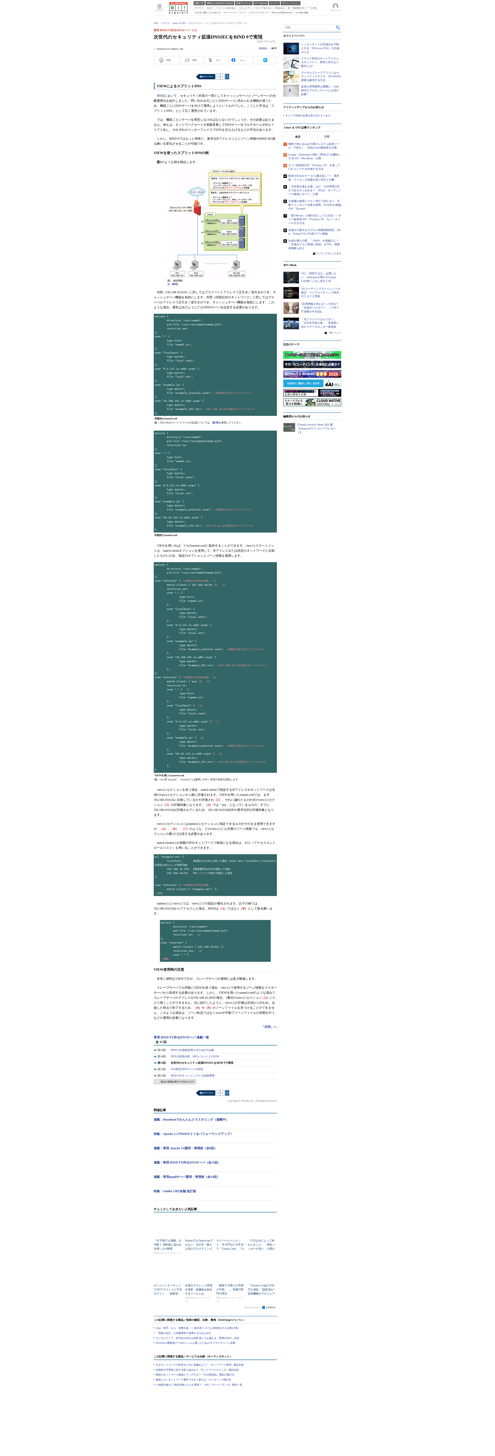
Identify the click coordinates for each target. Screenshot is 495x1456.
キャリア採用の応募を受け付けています (307, 115)
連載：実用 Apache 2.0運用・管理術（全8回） (185, 1148)
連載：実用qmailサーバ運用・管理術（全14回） (187, 1176)
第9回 (161, 95)
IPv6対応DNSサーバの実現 (187, 1069)
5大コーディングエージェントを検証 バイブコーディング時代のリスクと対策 (320, 292)
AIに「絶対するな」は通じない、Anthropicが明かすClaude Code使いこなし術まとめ (318, 277)
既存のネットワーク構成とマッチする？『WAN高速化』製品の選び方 (195, 1374)
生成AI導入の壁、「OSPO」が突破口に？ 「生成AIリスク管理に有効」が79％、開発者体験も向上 (314, 244)
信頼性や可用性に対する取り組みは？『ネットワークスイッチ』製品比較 (197, 1369)
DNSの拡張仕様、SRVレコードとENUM (195, 1056)
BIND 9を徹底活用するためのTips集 (192, 1050)
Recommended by (253, 1307)
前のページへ (207, 76)
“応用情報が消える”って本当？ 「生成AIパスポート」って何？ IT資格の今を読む (321, 308)
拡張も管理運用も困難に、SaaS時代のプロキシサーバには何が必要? (320, 90)
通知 (194, 60)
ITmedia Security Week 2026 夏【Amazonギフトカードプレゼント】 (316, 428)
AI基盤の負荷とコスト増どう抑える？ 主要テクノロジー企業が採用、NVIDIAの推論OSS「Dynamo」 (314, 205)
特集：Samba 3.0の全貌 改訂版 (175, 1191)
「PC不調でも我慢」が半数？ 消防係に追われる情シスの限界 (168, 1244)
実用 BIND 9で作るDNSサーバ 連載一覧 (181, 1037)
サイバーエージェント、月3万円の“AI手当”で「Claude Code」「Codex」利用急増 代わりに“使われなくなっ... (230, 1248)
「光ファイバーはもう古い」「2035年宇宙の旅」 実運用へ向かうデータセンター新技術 (320, 323)
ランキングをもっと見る (328, 253)
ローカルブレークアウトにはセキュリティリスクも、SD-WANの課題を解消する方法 (321, 76)
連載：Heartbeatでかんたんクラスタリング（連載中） (191, 1119)
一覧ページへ (334, 332)
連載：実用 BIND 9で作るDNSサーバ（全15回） (187, 1162)
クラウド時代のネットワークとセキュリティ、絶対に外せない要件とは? (320, 62)
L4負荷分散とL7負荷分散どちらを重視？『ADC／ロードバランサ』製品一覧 (199, 1384)
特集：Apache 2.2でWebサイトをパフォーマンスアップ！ (193, 1133)
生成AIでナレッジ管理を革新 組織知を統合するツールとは (198, 1289)
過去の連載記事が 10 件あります (177, 1081)
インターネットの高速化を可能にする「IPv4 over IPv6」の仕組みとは (320, 48)
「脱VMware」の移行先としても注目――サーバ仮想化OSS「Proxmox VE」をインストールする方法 (314, 219)
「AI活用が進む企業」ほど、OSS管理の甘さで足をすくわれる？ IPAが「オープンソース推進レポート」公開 (314, 190)
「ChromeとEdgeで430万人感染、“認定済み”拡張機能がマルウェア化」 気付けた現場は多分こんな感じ (261, 1293)
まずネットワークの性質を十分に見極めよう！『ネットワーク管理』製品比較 (200, 1364)
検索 (338, 27)
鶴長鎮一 (264, 48)
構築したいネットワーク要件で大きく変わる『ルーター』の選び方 (193, 1379)
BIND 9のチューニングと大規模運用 (193, 1075)
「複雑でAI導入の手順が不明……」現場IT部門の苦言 (230, 1289)
